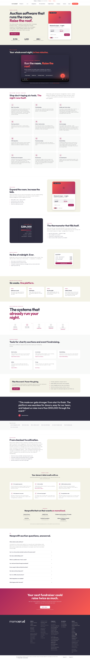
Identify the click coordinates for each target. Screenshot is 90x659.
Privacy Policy (20, 657)
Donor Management (54, 627)
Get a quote (16, 388)
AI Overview (43, 629)
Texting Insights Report (76, 625)
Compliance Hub (75, 642)
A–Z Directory (53, 622)
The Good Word (42, 3)
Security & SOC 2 (74, 646)
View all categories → (54, 634)
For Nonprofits (64, 625)
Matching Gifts (43, 623)
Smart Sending (43, 632)
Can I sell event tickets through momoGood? (19, 563)
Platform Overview (33, 622)
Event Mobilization (54, 644)
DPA (72, 652)
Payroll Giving (43, 626)
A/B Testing (42, 635)
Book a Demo (75, 3)
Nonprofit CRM (53, 630)
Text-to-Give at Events (14, 427)
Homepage (73, 632)
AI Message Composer (44, 633)
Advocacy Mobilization (55, 647)
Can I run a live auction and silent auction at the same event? (22, 552)
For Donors (63, 622)
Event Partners (32, 642)
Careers (64, 3)
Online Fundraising (54, 631)
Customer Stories (75, 624)
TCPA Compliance (74, 643)
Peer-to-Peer (32, 631)
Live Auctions (32, 637)
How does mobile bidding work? (16, 555)
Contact (73, 631)
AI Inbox (42, 636)
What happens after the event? (16, 582)
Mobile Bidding (32, 638)
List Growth (53, 645)
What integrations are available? (17, 578)
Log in (69, 3)
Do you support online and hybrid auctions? (19, 567)
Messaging (32, 628)
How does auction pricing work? (16, 571)
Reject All (64, 657)
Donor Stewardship (54, 640)
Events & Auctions (33, 634)
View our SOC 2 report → (39, 488)
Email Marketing (54, 628)
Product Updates (33, 625)
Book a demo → (45, 607)
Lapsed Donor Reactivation (53, 642)
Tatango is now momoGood (74, 638)
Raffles (31, 640)
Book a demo (14, 33)
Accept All (71, 657)
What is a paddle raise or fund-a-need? (18, 559)
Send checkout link (64, 263)
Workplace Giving (44, 622)
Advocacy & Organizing (55, 625)
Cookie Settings (25, 657)
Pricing (31, 641)
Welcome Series (54, 648)
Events (73, 629)
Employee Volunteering (44, 625)
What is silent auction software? (16, 541)
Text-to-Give (32, 630)
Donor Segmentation (54, 637)
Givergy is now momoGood (74, 636)
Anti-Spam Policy (74, 647)
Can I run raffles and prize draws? (17, 574)
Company (58, 3)
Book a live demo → (56, 83)
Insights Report (51, 3)
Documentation (74, 650)
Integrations (34, 3)
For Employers (63, 624)
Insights (31, 624)
